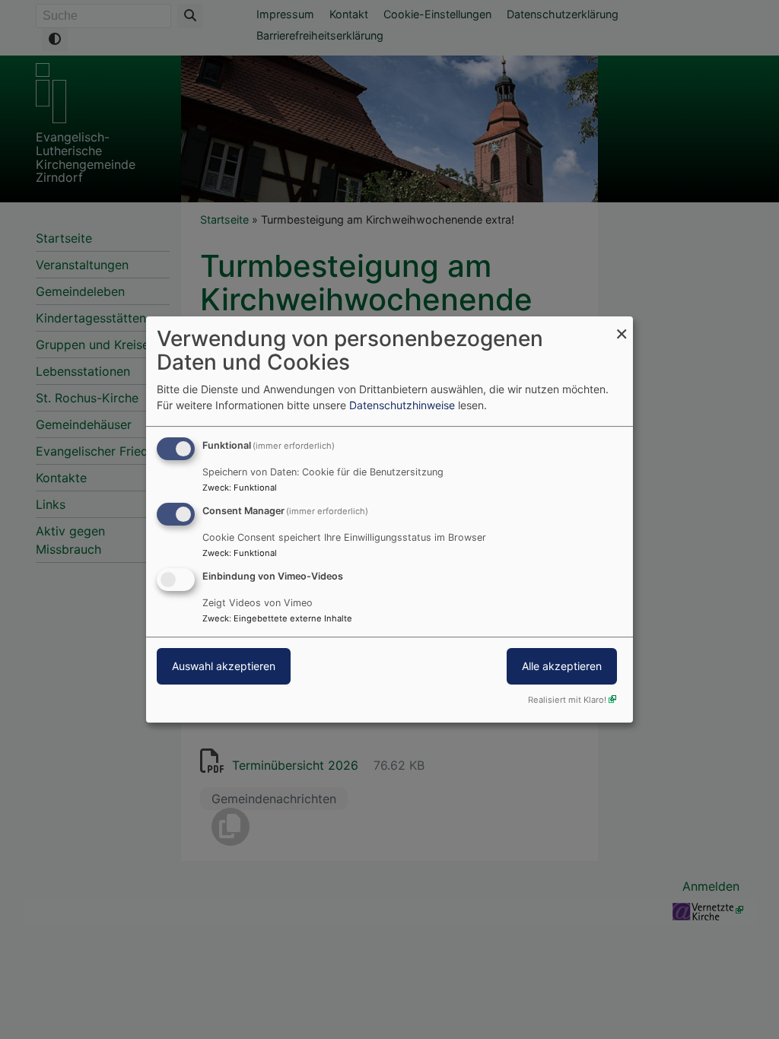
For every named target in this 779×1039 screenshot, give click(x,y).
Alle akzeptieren (562, 665)
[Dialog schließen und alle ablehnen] (621, 325)
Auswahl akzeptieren (223, 665)
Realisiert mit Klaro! (567, 699)
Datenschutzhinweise (402, 405)
